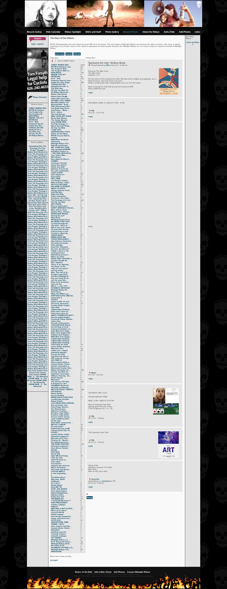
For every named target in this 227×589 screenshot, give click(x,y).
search (69, 54)
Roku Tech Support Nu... (61, 333)
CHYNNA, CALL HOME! (61, 101)
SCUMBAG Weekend (60, 386)
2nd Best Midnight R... (60, 276)
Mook (93, 373)
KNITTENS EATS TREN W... (62, 296)
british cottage (57, 514)
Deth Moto (55, 452)
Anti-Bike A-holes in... (60, 151)
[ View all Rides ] (192, 43)
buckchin (95, 479)
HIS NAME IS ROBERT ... (61, 186)
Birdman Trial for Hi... (60, 169)
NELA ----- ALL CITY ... (60, 286)
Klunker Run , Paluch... (61, 212)
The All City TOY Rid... (60, 382)
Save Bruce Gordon (59, 448)
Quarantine (56, 177)
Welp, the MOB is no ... (61, 294)
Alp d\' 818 (55, 454)
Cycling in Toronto (59, 163)
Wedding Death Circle (60, 220)
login (33, 44)
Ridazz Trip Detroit (59, 94)
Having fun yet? (58, 216)
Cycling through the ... (60, 223)
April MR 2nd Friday (59, 456)
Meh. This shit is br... (60, 272)
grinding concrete (58, 532)
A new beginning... (59, 473)
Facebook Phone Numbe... (62, 319)
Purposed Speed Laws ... (62, 80)
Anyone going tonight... (61, 317)
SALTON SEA (56, 192)
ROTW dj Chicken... (37, 110)
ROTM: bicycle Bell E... (61, 136)
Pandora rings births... (60, 413)
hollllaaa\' (55, 481)
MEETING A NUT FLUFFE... (62, 508)
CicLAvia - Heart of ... (60, 225)
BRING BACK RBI (58, 237)
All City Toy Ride (58, 128)
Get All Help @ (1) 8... (60, 327)
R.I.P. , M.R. (33, 122)
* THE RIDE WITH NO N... (61, 153)
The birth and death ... (60, 243)
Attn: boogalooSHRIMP (60, 149)
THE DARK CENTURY (60, 444)
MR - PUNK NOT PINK (60, 147)
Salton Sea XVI (57, 497)
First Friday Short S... (60, 407)
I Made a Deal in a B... (60, 251)
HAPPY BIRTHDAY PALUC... (63, 208)
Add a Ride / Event (103, 572)
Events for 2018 (58, 354)
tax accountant (57, 395)
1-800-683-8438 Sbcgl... (61, 325)
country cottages (58, 505)
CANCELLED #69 (36, 128)
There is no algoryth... (60, 264)
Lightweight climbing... (61, 309)
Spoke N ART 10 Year (60, 302)
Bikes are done (57, 257)
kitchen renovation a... (60, 366)
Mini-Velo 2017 (57, 348)
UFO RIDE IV (56, 360)
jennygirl (54, 560)
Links (197, 32)
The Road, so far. (58, 266)
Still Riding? (56, 391)
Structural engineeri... (60, 436)
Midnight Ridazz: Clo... (60, 549)
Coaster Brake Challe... (61, 305)
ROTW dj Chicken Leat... (61, 67)
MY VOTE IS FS (57, 546)
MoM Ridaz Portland (59, 140)
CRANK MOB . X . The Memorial (37, 375)
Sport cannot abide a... (61, 362)
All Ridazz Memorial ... (60, 92)
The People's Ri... (36, 112)
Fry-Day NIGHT (40, 197)
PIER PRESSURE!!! (59, 503)
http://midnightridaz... (60, 493)
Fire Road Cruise (58, 409)
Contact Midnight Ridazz (138, 572)
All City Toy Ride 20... (60, 90)
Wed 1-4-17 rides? (59, 510)
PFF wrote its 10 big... (60, 358)
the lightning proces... (60, 442)
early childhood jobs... (60, 419)
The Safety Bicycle (59, 120)
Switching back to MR (60, 428)
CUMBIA (54, 161)
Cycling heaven (58, 253)
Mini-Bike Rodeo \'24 (60, 102)
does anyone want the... (61, 526)
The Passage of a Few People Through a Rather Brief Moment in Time (38, 150)
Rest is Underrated (59, 206)
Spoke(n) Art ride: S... (60, 86)
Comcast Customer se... (61, 329)
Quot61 (54, 450)
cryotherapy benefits (60, 399)
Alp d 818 (55, 307)
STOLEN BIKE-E (58, 471)
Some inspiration (58, 196)
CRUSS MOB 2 (57, 235)
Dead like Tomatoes (59, 247)
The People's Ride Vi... (61, 71)
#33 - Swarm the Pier (38, 199)
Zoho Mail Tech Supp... (61, 331)
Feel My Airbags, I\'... (60, 124)
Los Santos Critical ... (60, 181)
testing (54, 138)
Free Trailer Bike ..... (60, 155)
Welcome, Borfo (58, 479)
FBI (107, 65)
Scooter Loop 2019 (59, 274)
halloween (55, 142)
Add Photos (185, 32)
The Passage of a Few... (61, 200)
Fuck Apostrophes (59, 491)
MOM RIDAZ (34, 116)
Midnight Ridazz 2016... (61, 544)
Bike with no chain (59, 210)
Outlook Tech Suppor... (61, 335)
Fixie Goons (37, 371)
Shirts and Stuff (93, 32)
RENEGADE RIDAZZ (59, 214)
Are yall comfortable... (60, 171)
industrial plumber (59, 352)
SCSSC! (54, 300)
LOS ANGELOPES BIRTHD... (63, 403)
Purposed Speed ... (37, 124)
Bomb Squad (56, 393)
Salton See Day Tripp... (61, 82)
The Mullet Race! (58, 477)
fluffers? (54, 507)
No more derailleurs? (60, 249)
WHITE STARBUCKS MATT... (63, 315)
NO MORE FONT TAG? (60, 222)
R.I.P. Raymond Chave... (61, 542)
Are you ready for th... (60, 278)
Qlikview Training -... (60, 411)
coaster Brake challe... (61, 434)
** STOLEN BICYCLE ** (61, 501)
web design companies (61, 516)
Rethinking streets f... (60, 255)
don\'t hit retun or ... (59, 460)
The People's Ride (59, 69)
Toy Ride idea (34, 132)
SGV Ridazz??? (57, 175)
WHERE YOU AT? (36, 118)
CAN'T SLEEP (57, 173)
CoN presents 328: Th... (61, 430)
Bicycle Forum (130, 32)
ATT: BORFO (56, 538)
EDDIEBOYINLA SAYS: (60, 132)
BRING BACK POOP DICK (62, 397)
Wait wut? (55, 380)
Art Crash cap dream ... (61, 469)
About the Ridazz (150, 32)
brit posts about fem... (60, 304)
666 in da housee (58, 468)
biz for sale (56, 421)
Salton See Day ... (36, 126)
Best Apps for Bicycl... (60, 159)
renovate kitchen (58, 534)
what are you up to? (59, 268)
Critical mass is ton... (60, 231)
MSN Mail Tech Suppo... (61, 337)
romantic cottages (59, 536)
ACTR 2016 (56, 520)
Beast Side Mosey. (59, 118)
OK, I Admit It (56, 263)
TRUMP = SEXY (57, 524)
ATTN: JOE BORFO (59, 489)
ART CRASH (56, 204)
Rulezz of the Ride (83, 572)
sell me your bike (58, 280)
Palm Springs (57, 245)
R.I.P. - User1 (56, 112)
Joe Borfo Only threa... (61, 108)
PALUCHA (55, 530)
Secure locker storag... (61, 417)
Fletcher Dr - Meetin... (60, 440)
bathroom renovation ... (61, 374)
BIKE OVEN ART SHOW (61, 116)
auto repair (55, 462)
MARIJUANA (56, 551)
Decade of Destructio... (61, 323)
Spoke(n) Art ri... (36, 130)
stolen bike (56, 321)
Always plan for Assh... (61, 190)
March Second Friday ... (61, 126)
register (40, 44)
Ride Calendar (53, 32)
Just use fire (56, 284)
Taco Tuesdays (35, 207)
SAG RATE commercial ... (62, 423)
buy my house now (59, 405)
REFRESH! (33, 120)
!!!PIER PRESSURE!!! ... (61, 239)
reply (90, 93)
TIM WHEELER (57, 499)
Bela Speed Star (36, 202)
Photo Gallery (112, 32)
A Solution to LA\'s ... (60, 384)
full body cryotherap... (60, 387)
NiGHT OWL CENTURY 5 (61, 259)
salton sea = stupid (59, 350)
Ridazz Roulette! (39, 97)
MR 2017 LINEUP (58, 425)
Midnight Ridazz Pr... (59, 290)
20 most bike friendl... (60, 229)
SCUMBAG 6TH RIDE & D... (62, 548)
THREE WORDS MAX (37, 108)
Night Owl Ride (57, 194)
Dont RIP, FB (56, 487)
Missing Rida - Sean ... (60, 104)
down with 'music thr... (60, 99)
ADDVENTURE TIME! (60, 522)
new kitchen (56, 464)
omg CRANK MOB (58, 122)
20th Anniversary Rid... (61, 106)
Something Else (36, 146)
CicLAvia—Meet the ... (60, 233)
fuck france (56, 292)
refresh (77, 54)
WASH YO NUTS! (58, 188)
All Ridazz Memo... (37, 135)
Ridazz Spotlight (73, 32)
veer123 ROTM (57, 512)
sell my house (57, 270)
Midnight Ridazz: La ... (60, 540)
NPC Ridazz (56, 157)
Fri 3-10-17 (55, 483)
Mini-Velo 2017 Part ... (60, 438)
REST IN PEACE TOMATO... (62, 389)
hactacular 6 (56, 298)
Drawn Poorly (57, 378)
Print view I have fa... (60, 311)
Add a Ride (169, 32)
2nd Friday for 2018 (59, 345)
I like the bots (57, 458)
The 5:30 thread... (58, 114)
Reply (89, 498)
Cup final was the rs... (60, 356)
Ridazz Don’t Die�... (59, 96)
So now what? (57, 427)
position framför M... (59, 261)
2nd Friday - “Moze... (60, 110)
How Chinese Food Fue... (62, 241)
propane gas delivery (60, 466)
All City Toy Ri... (35, 134)
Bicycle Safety (34, 32)
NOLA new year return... (61, 227)
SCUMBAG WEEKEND (60, 288)
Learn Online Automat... (61, 346)
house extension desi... (61, 518)
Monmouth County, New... (62, 368)
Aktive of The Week (59, 134)
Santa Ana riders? (59, 165)
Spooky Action (57, 495)
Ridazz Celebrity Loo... (60, 370)
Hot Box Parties (35, 201)
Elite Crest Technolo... (60, 282)
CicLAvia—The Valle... (60, 198)
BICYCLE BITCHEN (59, 184)
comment (106, 481)
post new (59, 54)
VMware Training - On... (61, 376)
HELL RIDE (55, 179)
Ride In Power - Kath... (60, 182)
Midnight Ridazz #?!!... (60, 143)
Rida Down (55, 218)
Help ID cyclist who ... (60, 145)
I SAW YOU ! (56, 130)
